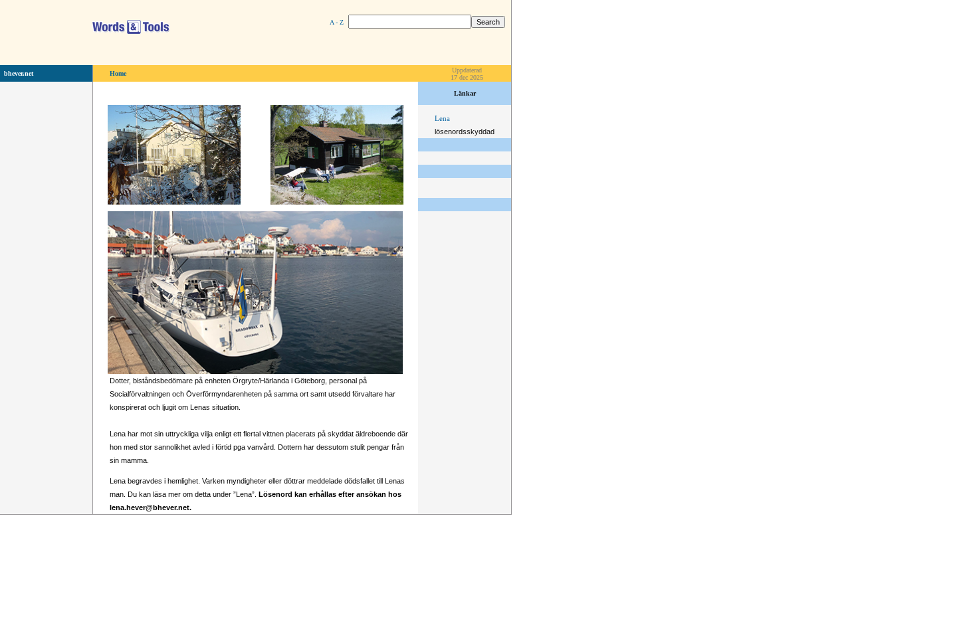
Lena (442, 118)
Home (118, 73)
